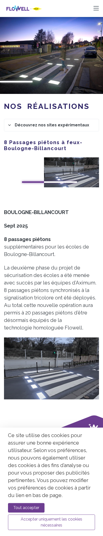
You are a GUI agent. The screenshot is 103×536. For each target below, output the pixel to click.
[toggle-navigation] (96, 8)
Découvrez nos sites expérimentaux (52, 125)
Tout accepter (26, 507)
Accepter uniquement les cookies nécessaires (51, 522)
